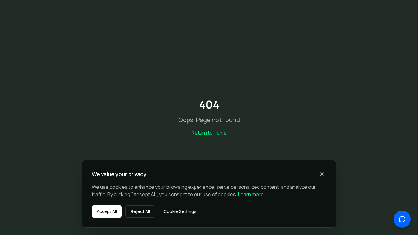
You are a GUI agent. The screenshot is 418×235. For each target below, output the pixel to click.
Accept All (107, 211)
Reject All (140, 211)
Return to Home (209, 132)
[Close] (322, 174)
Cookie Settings (180, 211)
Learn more (251, 194)
